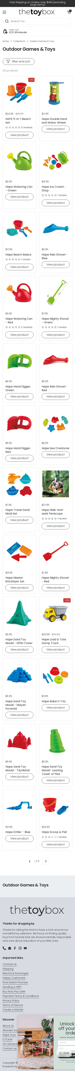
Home (6, 41)
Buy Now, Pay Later (14, 991)
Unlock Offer (55, 1055)
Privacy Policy (11, 1000)
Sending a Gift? (12, 987)
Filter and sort (21, 61)
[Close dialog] (70, 1017)
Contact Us (10, 964)
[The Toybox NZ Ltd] (37, 12)
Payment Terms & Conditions (21, 996)
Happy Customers (14, 978)
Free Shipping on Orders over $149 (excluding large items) (37, 3)
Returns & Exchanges (15, 973)
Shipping (8, 969)
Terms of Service (13, 1005)
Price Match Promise (15, 982)
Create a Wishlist (13, 1009)
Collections (19, 41)
